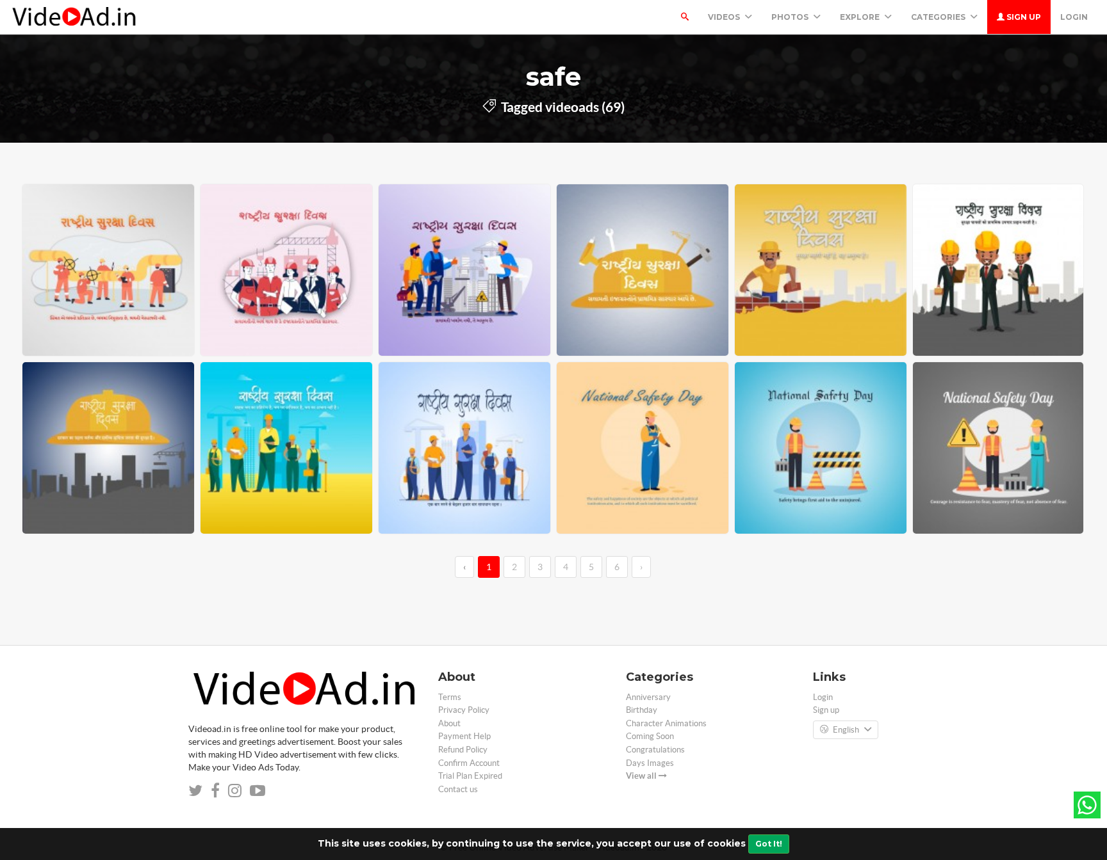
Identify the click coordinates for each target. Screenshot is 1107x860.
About (449, 723)
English (846, 730)
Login (1074, 17)
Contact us (458, 789)
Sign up (1022, 17)
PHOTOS (790, 17)
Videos (725, 17)
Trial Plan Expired (470, 776)
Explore (861, 17)
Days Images (650, 763)
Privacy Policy (463, 710)
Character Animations (666, 723)
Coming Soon (650, 736)
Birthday (641, 710)
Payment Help (464, 736)
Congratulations (655, 749)
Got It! (768, 843)
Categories (939, 17)
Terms (449, 697)
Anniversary (648, 697)
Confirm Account (469, 763)
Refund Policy (463, 749)
